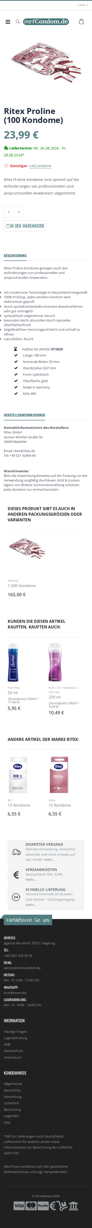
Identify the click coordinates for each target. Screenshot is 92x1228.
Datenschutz (13, 1050)
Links (81, 5)
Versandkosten (55, 1171)
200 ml (55, 696)
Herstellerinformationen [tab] (24, 415)
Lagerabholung (15, 1038)
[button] (18, 22)
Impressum (12, 1057)
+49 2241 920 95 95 (18, 955)
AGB (7, 1044)
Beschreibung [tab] (15, 255)
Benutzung (12, 1109)
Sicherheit (11, 1103)
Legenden (11, 1116)
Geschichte (12, 1090)
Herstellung (13, 1096)
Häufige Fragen (15, 1031)
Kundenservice (15, 992)
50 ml (13, 692)
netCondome (40, 165)
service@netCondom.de (22, 968)
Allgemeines (13, 1083)
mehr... (49, 859)
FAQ (7, 1122)
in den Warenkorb (27, 225)
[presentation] (11, 673)
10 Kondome (19, 805)
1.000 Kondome (22, 585)
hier (15, 1153)
